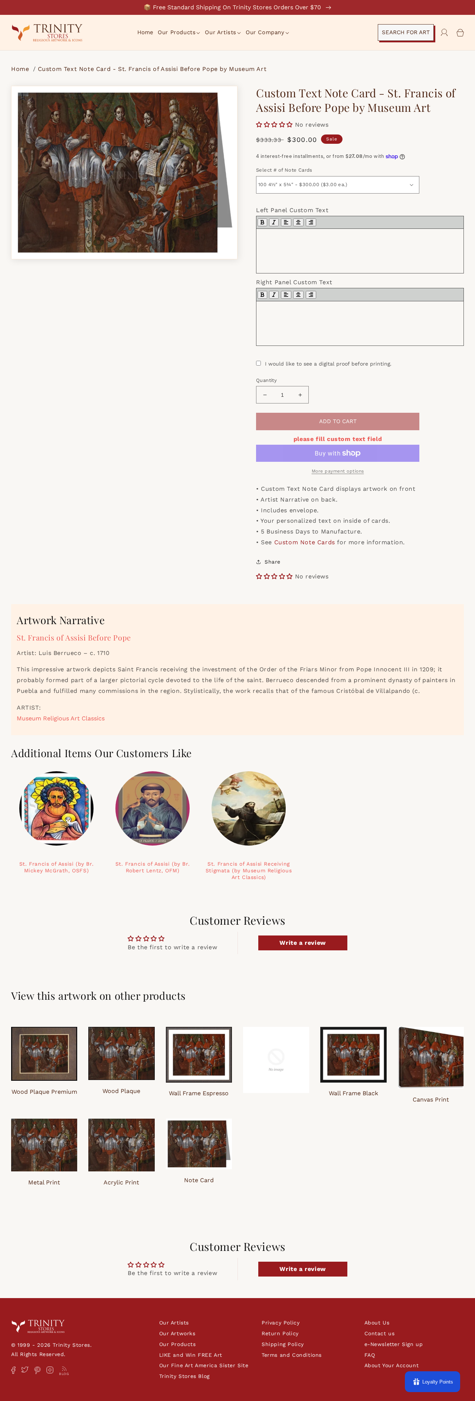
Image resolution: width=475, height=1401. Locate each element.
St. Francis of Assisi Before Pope (74, 637)
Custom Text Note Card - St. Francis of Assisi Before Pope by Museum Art (152, 68)
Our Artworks (177, 1333)
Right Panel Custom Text (294, 282)
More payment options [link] (338, 471)
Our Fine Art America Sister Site (204, 1365)
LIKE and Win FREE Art (191, 1355)
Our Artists (174, 1323)
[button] (179, 32)
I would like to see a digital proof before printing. (328, 364)
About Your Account (391, 1365)
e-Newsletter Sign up (393, 1344)
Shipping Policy (283, 1344)
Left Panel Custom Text (292, 210)
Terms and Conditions (292, 1355)
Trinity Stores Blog (184, 1376)
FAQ (369, 1355)
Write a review (302, 942)
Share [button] (273, 562)
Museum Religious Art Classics (61, 718)
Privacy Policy (280, 1323)
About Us (377, 1323)
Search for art (406, 32)
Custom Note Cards (304, 542)
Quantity (266, 380)
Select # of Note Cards (284, 170)
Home (21, 68)
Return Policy (280, 1333)
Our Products (177, 1344)
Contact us (379, 1333)
